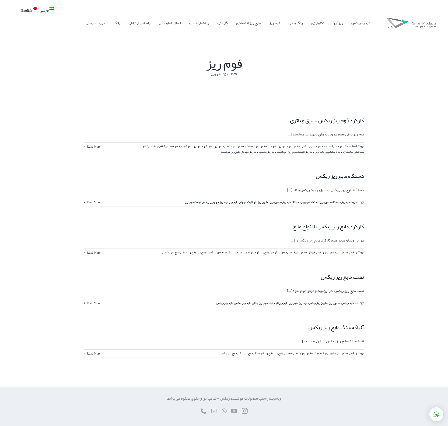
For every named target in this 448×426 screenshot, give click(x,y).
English (27, 10)
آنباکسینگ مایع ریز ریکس (336, 327)
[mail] (214, 411)
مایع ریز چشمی (267, 152)
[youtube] (234, 411)
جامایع (353, 303)
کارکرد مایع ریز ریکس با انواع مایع (328, 226)
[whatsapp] (224, 411)
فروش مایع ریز (237, 202)
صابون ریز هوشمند (192, 146)
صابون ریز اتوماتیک (256, 146)
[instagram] (245, 411)
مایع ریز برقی (245, 353)
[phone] (203, 411)
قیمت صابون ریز (240, 252)
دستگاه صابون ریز (330, 202)
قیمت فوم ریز (222, 252)
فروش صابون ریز (305, 252)
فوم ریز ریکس (210, 202)
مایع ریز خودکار (250, 152)
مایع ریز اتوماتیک (278, 303)
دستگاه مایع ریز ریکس (340, 175)
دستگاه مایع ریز (291, 202)
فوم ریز (170, 146)
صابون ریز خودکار (213, 146)
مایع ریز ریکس (171, 252)
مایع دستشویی (334, 152)
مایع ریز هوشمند (230, 152)
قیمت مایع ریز (193, 202)
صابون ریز (294, 146)
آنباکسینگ (350, 146)
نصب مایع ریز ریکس (342, 276)
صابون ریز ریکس (326, 252)
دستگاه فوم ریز (310, 202)
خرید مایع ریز (349, 202)
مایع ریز (319, 152)
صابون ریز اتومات (278, 146)
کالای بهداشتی (156, 146)
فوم (177, 146)
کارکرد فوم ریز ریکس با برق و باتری (327, 120)
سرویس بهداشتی (311, 146)
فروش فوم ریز (286, 252)
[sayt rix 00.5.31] (411, 19)
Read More (93, 147)
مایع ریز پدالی (188, 252)
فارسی (44, 10)
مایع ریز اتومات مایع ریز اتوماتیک (296, 152)
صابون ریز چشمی (234, 146)
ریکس (353, 252)
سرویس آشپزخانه (332, 146)
